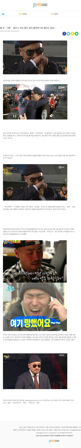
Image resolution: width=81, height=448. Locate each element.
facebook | (58, 435)
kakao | (63, 435)
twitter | (52, 435)
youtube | (46, 435)
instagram (69, 435)
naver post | (39, 435)
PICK (22, 14)
